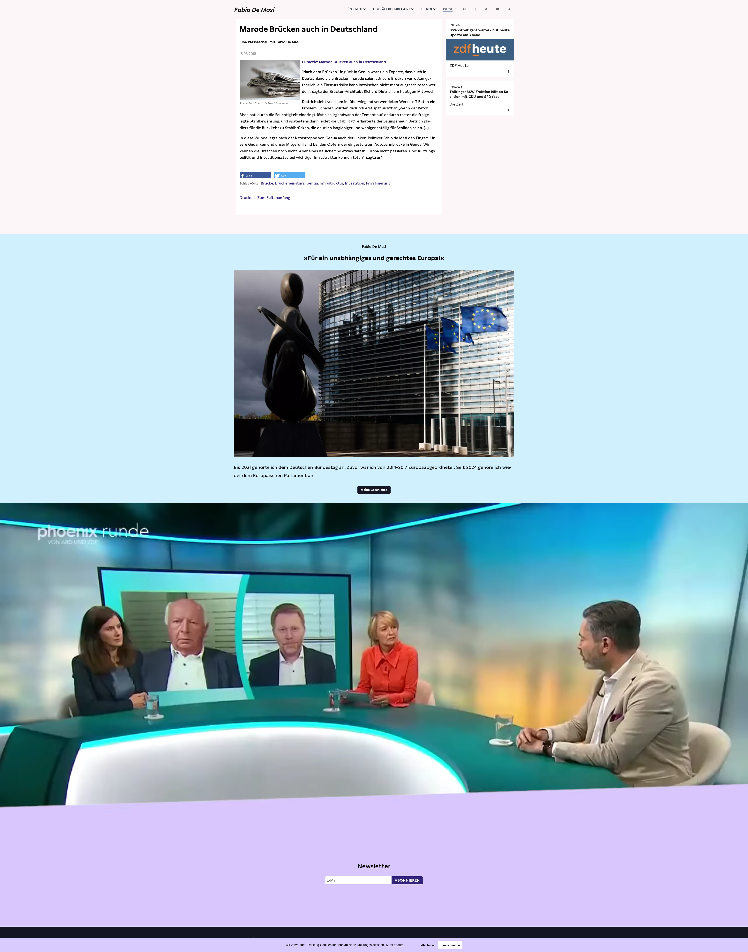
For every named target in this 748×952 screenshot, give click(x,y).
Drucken (247, 197)
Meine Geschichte (374, 490)
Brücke (267, 183)
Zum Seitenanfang (273, 197)
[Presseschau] (270, 96)
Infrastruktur (331, 183)
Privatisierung (378, 183)
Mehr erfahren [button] (395, 945)
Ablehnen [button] (427, 945)
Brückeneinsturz (290, 183)
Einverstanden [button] (450, 945)
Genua (312, 183)
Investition (354, 183)
